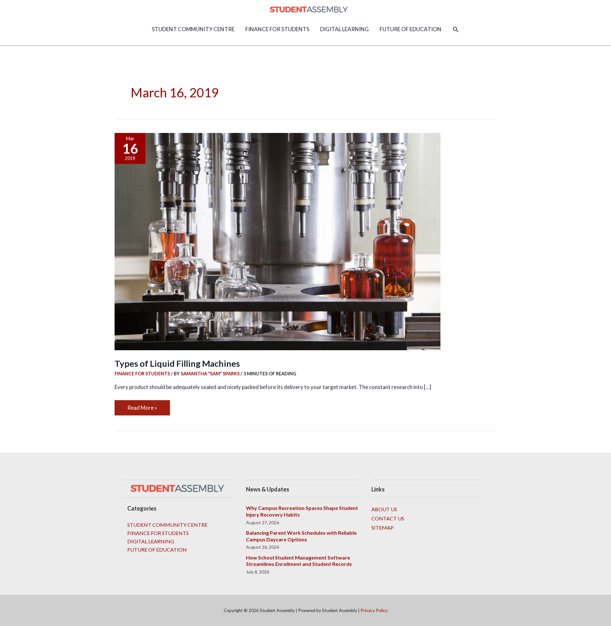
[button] (455, 29)
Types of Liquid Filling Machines (177, 363)
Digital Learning (150, 541)
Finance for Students (142, 373)
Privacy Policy (374, 610)
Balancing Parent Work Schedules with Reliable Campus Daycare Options (301, 536)
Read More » (142, 405)
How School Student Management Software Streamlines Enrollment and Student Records (299, 560)
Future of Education (157, 549)
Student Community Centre (167, 525)
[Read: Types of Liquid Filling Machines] (277, 240)
